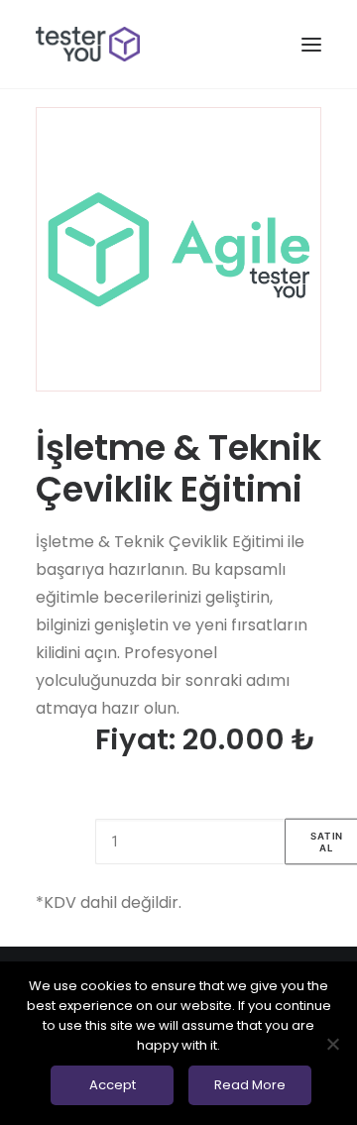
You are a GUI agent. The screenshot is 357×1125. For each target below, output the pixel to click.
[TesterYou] (88, 44)
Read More (250, 1084)
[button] (311, 44)
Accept (112, 1084)
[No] (332, 1044)
